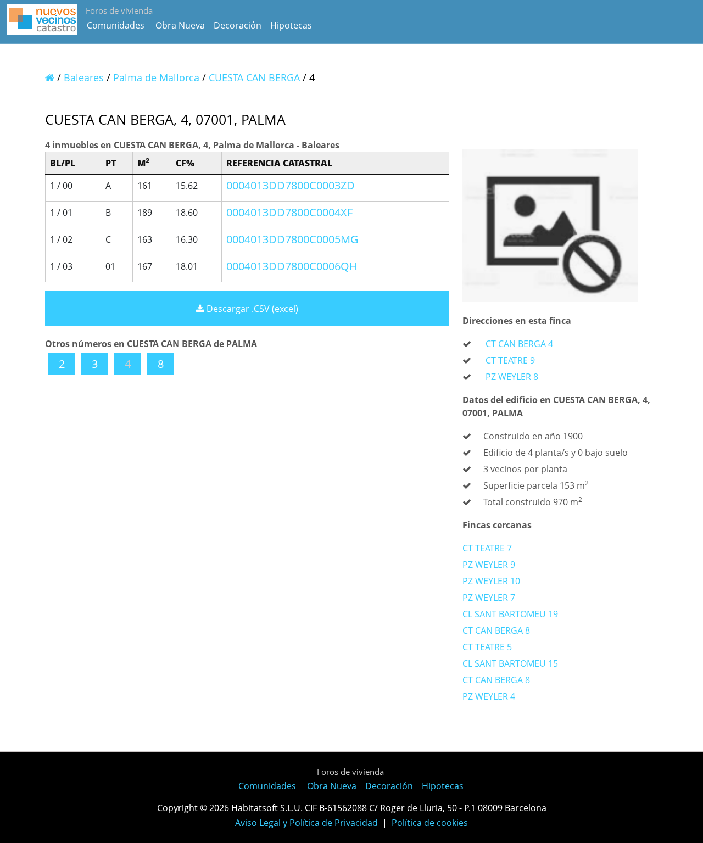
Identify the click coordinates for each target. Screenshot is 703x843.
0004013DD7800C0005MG (292, 239)
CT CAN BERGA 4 (519, 344)
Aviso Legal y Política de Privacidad (306, 823)
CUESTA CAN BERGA (256, 77)
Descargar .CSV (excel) (251, 309)
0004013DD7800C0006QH (292, 266)
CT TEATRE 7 (487, 548)
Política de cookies (430, 823)
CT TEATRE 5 (487, 647)
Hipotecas (291, 25)
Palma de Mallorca (156, 77)
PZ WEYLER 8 (512, 377)
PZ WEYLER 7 (488, 597)
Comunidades (115, 25)
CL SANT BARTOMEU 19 (510, 614)
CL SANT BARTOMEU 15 (510, 663)
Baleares (84, 77)
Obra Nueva (180, 25)
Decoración (237, 25)
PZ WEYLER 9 (488, 565)
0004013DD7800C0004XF (289, 212)
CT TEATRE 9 (510, 360)
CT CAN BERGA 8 (496, 630)
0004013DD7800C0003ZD (290, 185)
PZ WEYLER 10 (491, 581)
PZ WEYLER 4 (488, 696)
